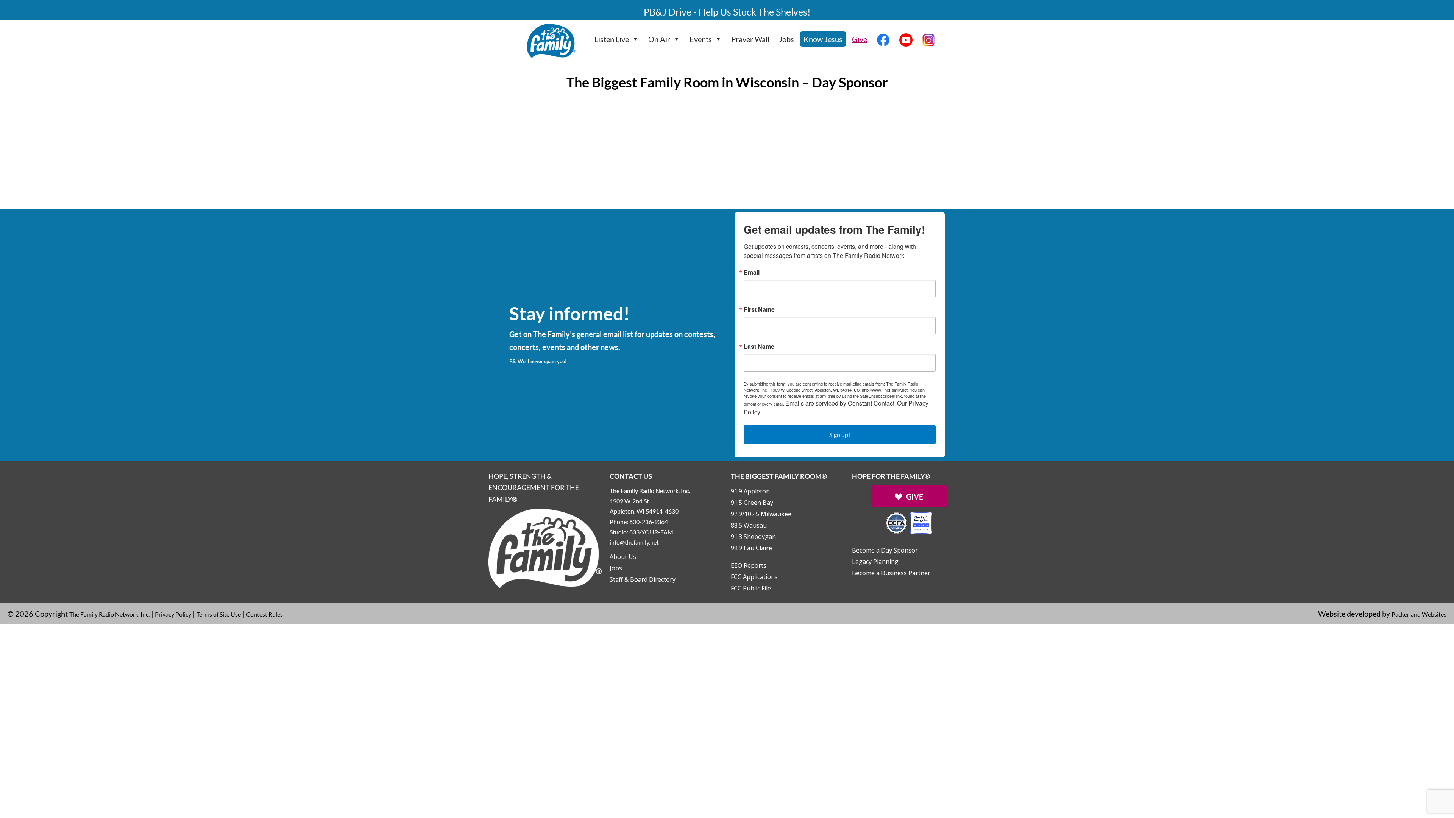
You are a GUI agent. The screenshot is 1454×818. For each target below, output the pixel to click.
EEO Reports (748, 565)
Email (752, 272)
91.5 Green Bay (752, 502)
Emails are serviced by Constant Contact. (840, 403)
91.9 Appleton (750, 491)
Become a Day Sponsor (885, 550)
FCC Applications (754, 577)
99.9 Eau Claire (751, 548)
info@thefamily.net (634, 542)
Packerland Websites (1419, 614)
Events (701, 39)
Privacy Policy (173, 614)
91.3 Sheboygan (753, 536)
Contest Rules (264, 614)
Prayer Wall (750, 39)
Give (859, 39)
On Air (659, 39)
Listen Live (611, 39)
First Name (759, 309)
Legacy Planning (875, 561)
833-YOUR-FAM (651, 531)
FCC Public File (751, 588)
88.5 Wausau (749, 525)
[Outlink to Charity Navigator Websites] (909, 522)
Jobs (786, 39)
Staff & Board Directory (643, 579)
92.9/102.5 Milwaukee (761, 514)
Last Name (759, 346)
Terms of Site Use (219, 614)
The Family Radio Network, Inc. (109, 614)
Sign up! (839, 434)
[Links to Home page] (545, 547)
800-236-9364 (648, 521)
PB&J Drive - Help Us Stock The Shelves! (727, 11)
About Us (623, 557)
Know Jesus (822, 39)
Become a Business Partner (891, 573)
